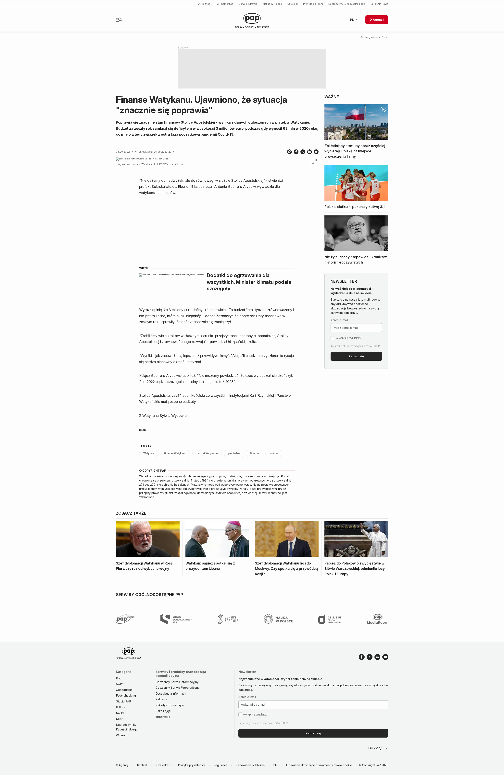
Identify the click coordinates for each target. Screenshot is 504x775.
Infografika (163, 717)
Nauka (120, 713)
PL (352, 19)
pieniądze (234, 453)
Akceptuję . (348, 337)
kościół (274, 453)
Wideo (120, 735)
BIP (275, 765)
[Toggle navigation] (119, 20)
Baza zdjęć (163, 711)
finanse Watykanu (175, 453)
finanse (254, 453)
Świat (385, 37)
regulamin (354, 337)
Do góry (375, 748)
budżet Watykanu (207, 453)
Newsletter (163, 765)
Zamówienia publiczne (250, 765)
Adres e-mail (339, 320)
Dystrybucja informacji (171, 693)
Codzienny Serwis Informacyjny (177, 682)
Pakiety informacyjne (170, 705)
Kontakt (142, 765)
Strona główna (368, 37)
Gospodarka (124, 690)
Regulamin (220, 765)
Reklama (161, 699)
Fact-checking (126, 695)
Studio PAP (123, 701)
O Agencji (377, 19)
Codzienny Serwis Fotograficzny (177, 687)
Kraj (118, 678)
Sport (119, 719)
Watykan (148, 453)
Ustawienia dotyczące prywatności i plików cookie (319, 765)
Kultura (120, 707)
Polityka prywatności (191, 765)
